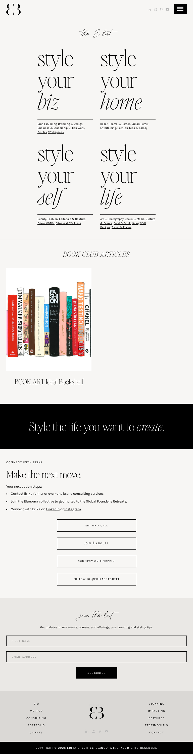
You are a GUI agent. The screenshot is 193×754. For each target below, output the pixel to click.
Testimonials (156, 725)
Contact (156, 732)
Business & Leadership (52, 128)
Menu (180, 9)
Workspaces (56, 132)
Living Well (139, 223)
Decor (104, 123)
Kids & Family (138, 128)
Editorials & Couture (72, 219)
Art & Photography (112, 219)
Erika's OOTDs (46, 223)
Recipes (105, 227)
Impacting (156, 711)
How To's (122, 128)
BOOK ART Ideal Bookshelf (49, 381)
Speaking (157, 703)
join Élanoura (96, 543)
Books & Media (134, 219)
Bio (36, 703)
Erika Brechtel (13, 9)
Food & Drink (122, 223)
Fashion (52, 219)
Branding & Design (70, 123)
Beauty (41, 219)
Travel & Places (121, 227)
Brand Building (47, 123)
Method (36, 711)
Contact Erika (21, 493)
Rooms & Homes (119, 123)
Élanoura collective (39, 501)
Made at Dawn (96, 705)
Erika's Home (140, 123)
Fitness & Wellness (68, 223)
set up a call (96, 525)
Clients (36, 732)
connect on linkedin (96, 561)
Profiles (42, 132)
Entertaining (108, 128)
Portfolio (36, 725)
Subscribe (96, 673)
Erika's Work (76, 128)
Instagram (72, 509)
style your (55, 81)
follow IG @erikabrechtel (96, 579)
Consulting (36, 718)
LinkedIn (53, 509)
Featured (157, 718)
